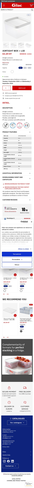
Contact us (9, 465)
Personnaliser (16, 259)
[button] (3, 45)
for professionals (6, 2)
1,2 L (25, 68)
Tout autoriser (17, 254)
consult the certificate (17, 475)
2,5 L (29, 68)
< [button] (2, 292)
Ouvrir (14, 273)
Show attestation (10, 211)
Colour (4, 72)
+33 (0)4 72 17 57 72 (7, 436)
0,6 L (20, 68)
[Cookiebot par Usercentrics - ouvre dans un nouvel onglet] (21, 222)
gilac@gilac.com (6, 443)
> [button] (8, 293)
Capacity (4, 68)
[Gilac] (17, 5)
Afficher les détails (23, 249)
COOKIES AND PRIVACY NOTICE (16, 480)
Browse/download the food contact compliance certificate (17, 188)
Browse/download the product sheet (17, 184)
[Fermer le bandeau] (31, 221)
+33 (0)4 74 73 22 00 (7, 442)
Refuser (17, 264)
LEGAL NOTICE (16, 478)
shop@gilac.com (6, 437)
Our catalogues (16, 422)
